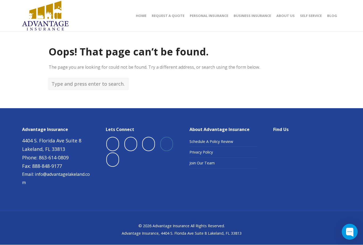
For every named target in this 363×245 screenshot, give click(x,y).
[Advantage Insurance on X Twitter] (130, 144)
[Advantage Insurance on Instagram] (166, 144)
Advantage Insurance (171, 225)
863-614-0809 (54, 157)
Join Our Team (202, 162)
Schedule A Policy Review (211, 141)
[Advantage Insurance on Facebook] (112, 144)
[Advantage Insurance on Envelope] (112, 159)
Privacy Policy (201, 152)
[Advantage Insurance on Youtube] (148, 144)
